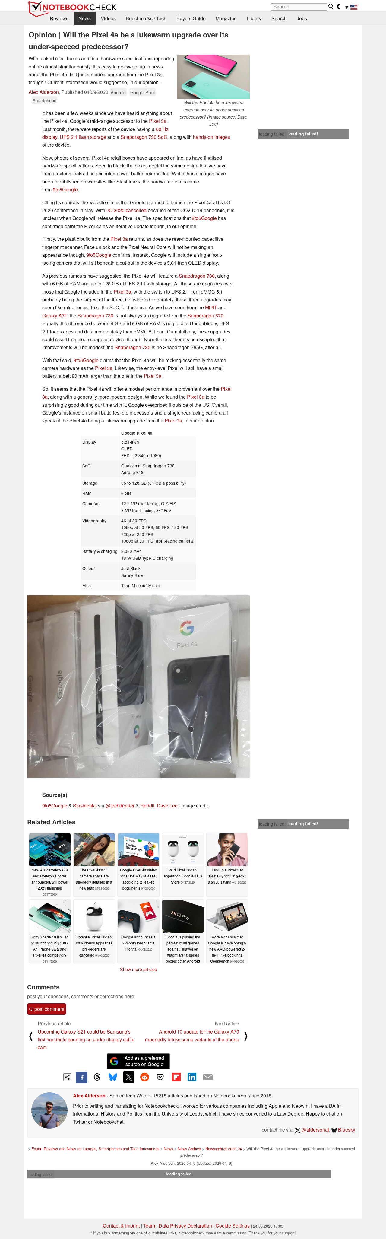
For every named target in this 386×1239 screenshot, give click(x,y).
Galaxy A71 (54, 315)
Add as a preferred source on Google (144, 1061)
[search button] (331, 7)
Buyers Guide (191, 18)
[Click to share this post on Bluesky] (113, 1077)
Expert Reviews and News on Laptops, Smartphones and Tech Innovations (95, 1148)
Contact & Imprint (121, 1225)
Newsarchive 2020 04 (223, 1148)
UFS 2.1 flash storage (83, 136)
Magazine (226, 18)
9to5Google (65, 189)
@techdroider (120, 805)
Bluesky (346, 1129)
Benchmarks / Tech (146, 18)
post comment (48, 1008)
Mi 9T (211, 307)
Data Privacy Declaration (185, 1225)
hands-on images (211, 136)
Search (279, 18)
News (84, 18)
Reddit (147, 805)
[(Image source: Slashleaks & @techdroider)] (138, 686)
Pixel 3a (157, 120)
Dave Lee (167, 805)
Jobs (302, 18)
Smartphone (44, 100)
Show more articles (138, 969)
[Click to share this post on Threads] (97, 1077)
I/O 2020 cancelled (126, 210)
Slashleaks (85, 805)
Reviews (59, 18)
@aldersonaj (314, 1129)
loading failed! (272, 134)
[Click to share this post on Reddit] (144, 1077)
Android (118, 92)
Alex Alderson (44, 91)
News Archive (189, 1148)
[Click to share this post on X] (128, 1077)
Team (149, 1225)
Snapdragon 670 (205, 315)
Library (254, 18)
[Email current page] (208, 1077)
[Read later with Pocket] (160, 1077)
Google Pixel (142, 92)
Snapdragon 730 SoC (144, 136)
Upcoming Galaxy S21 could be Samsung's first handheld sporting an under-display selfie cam (86, 1039)
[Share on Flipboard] (176, 1077)
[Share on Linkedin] (192, 1077)
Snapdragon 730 (197, 275)
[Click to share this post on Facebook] (81, 1077)
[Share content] (67, 1077)
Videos (108, 18)
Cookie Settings (233, 1225)
